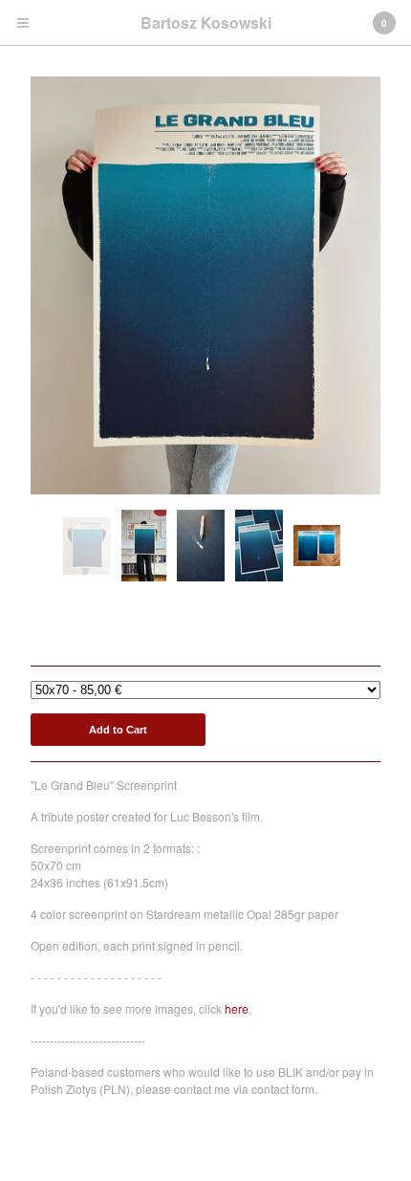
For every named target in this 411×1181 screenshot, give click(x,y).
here (237, 1008)
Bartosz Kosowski (206, 22)
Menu (23, 23)
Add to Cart (118, 729)
